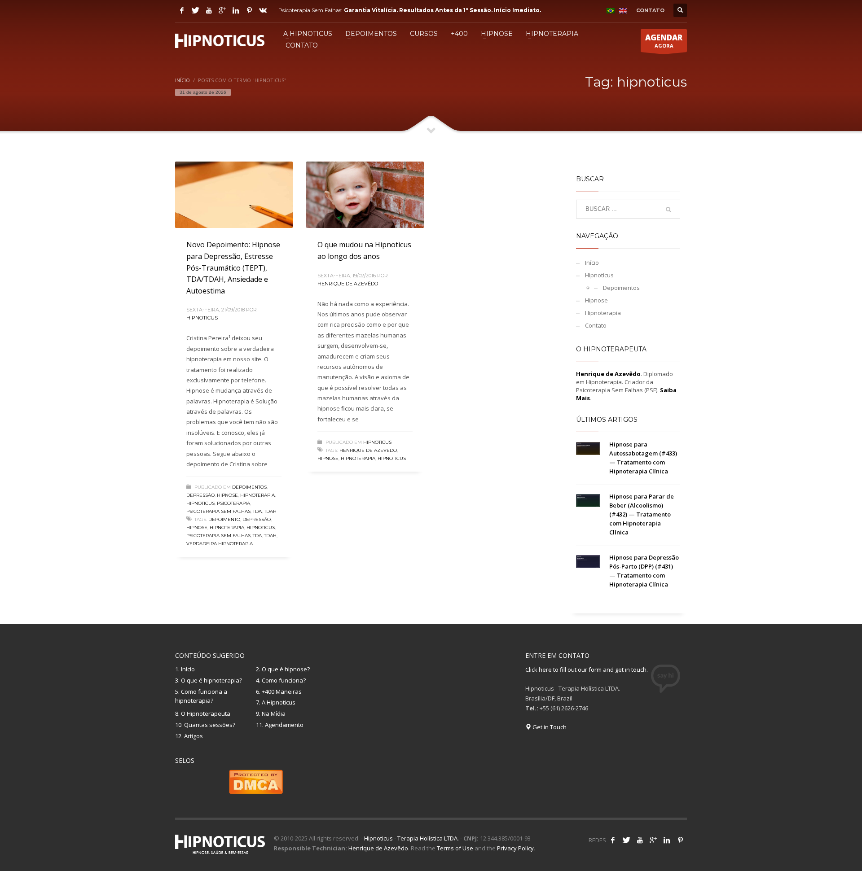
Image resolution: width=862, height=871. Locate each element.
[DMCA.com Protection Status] (256, 781)
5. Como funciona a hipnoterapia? (201, 696)
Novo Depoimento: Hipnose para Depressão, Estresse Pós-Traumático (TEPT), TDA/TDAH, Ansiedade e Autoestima (233, 267)
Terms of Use (455, 848)
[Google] (222, 10)
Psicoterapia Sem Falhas (218, 511)
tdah (270, 535)
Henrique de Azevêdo (347, 283)
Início (592, 262)
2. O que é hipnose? (283, 669)
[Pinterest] (249, 10)
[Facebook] (182, 10)
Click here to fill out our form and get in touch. (586, 669)
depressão (256, 519)
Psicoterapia (233, 503)
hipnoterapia (227, 527)
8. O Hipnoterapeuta (202, 713)
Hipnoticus (202, 318)
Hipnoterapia (257, 495)
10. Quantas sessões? (205, 725)
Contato (596, 325)
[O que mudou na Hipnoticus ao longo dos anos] (365, 195)
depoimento (224, 519)
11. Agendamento (279, 725)
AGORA (663, 40)
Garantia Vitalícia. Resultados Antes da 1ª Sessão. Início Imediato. (442, 10)
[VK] (262, 10)
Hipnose (227, 495)
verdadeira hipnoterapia (219, 544)
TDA (257, 511)
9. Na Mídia (271, 713)
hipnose (196, 527)
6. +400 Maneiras (279, 691)
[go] (668, 209)
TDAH (270, 511)
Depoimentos (249, 487)
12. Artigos (189, 736)
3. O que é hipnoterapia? (208, 680)
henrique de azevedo (368, 450)
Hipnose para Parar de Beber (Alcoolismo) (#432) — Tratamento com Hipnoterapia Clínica (641, 514)
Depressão (200, 495)
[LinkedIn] (235, 10)
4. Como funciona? (281, 680)
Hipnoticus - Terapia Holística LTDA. (411, 838)
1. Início (185, 669)
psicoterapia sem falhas (218, 535)
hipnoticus (260, 527)
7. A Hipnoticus (275, 702)
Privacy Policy (515, 848)
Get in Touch (549, 727)
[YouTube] (209, 10)
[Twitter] (195, 10)
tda (257, 535)
